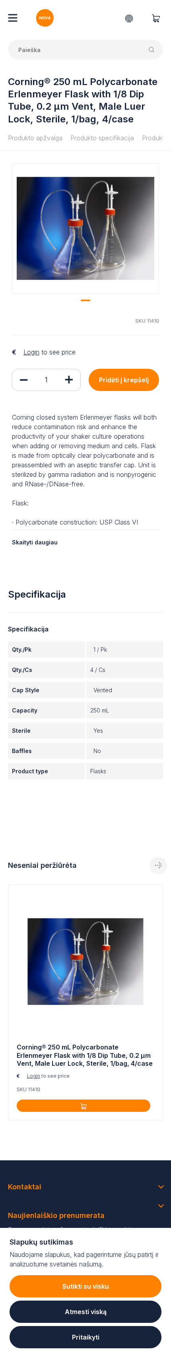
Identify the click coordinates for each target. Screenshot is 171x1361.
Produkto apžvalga (35, 138)
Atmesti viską (86, 1312)
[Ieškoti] (153, 50)
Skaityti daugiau (35, 542)
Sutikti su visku (85, 1286)
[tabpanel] (85, 228)
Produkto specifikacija (102, 138)
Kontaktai (24, 1187)
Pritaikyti (85, 1337)
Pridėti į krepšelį (124, 380)
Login (31, 352)
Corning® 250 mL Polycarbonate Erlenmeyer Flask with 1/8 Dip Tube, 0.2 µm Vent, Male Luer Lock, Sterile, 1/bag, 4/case (85, 1055)
